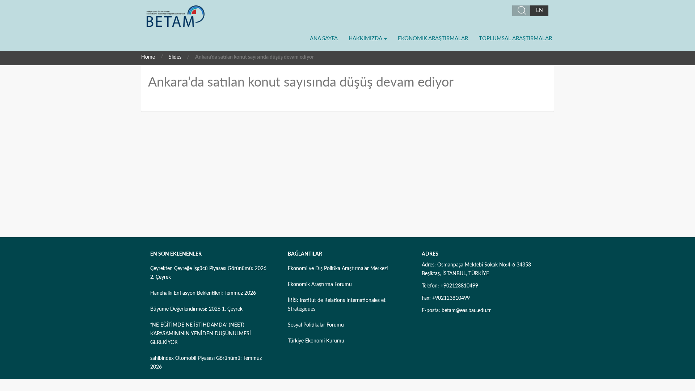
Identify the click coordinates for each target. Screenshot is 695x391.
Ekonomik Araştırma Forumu (320, 284)
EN (539, 10)
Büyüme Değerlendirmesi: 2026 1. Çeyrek (196, 309)
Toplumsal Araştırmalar (515, 38)
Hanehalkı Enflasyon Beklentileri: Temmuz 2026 (203, 293)
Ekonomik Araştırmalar (433, 38)
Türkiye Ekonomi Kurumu (316, 341)
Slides (175, 57)
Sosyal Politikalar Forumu (316, 325)
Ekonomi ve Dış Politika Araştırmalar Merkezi (338, 268)
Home (148, 57)
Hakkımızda (366, 38)
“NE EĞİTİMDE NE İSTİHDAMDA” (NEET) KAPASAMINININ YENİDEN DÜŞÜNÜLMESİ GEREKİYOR (200, 334)
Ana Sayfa (324, 38)
